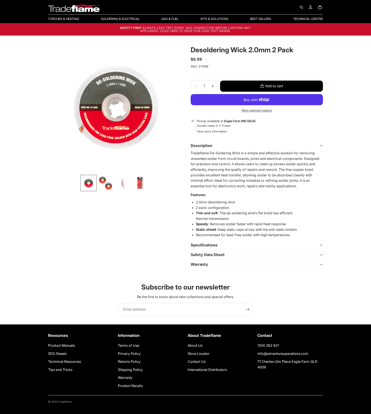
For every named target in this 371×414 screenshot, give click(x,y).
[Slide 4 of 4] (140, 183)
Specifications (204, 245)
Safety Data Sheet (208, 254)
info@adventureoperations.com (282, 353)
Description (201, 145)
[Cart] (320, 7)
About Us (195, 345)
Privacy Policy (129, 353)
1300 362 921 (268, 345)
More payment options (257, 110)
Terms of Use (128, 345)
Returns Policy (129, 361)
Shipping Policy (130, 370)
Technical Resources (64, 361)
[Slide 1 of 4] (88, 183)
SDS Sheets (57, 353)
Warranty (199, 264)
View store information (212, 131)
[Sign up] (247, 309)
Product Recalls (130, 386)
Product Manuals (61, 345)
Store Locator (199, 353)
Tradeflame (65, 401)
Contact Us (196, 361)
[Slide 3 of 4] (123, 183)
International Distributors (207, 370)
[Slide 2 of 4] (105, 183)
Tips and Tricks (60, 370)
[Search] (301, 7)
